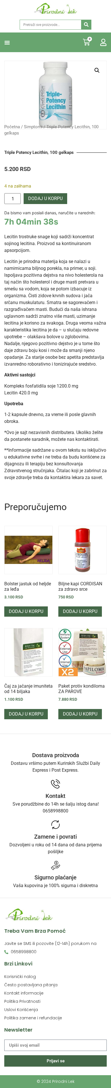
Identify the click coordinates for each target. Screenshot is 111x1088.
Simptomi (33, 126)
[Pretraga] (86, 24)
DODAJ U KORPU (45, 198)
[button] (7, 42)
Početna (12, 126)
